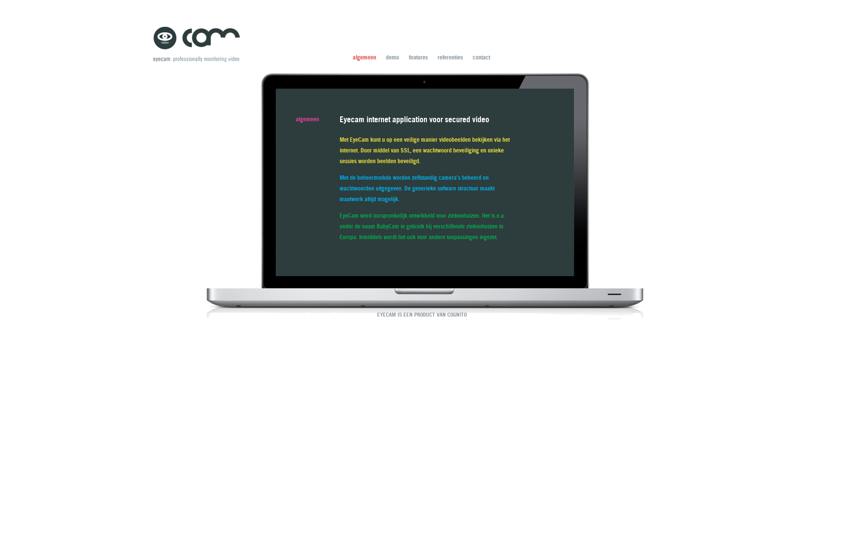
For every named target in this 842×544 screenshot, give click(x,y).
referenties (450, 57)
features (418, 57)
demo (392, 57)
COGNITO (457, 315)
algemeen (364, 57)
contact (481, 57)
